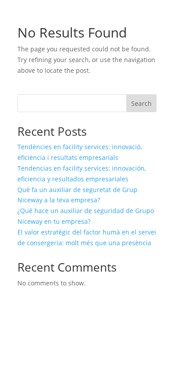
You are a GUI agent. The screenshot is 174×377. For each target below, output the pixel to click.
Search (141, 103)
